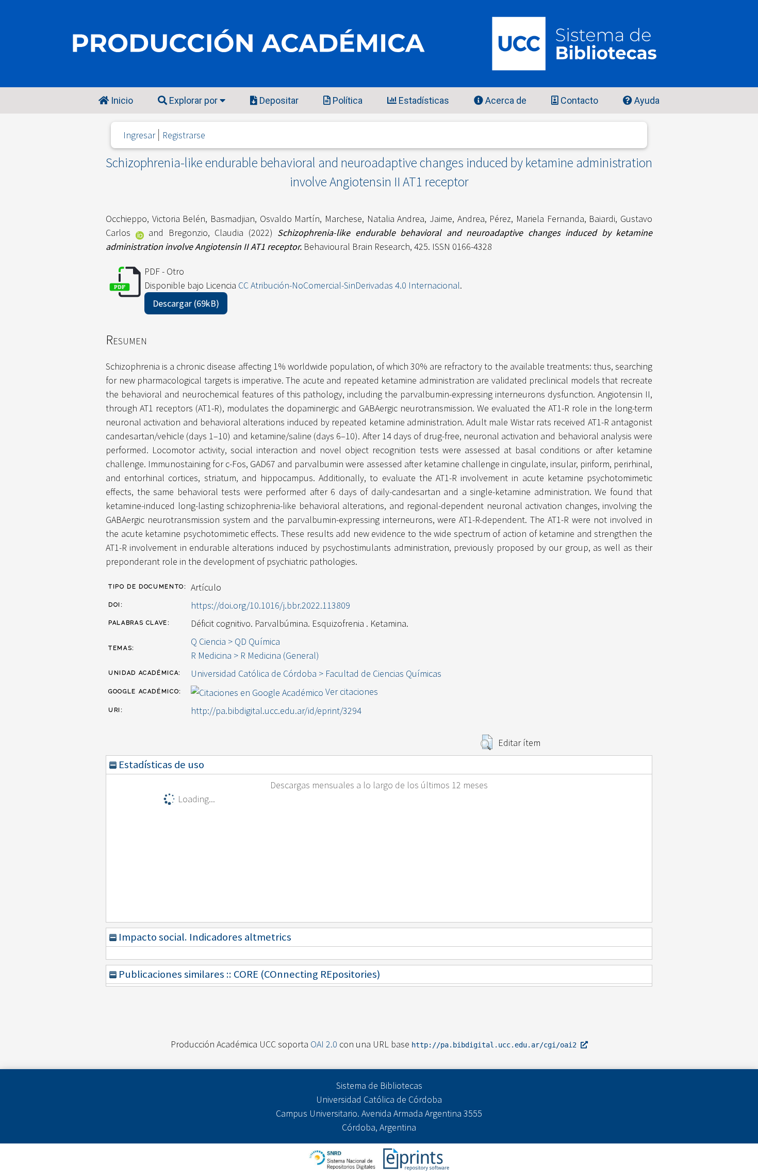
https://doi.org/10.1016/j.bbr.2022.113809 (270, 605)
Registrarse (183, 135)
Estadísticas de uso (160, 764)
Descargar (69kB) (186, 303)
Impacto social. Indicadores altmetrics (204, 937)
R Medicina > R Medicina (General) (255, 655)
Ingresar (139, 135)
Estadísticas (423, 100)
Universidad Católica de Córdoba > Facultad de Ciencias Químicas (316, 673)
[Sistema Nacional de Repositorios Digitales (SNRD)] (343, 1159)
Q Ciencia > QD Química (235, 641)
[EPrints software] (415, 1159)
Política (346, 100)
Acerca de (504, 100)
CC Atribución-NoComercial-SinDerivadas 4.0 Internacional (349, 285)
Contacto (578, 100)
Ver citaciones (351, 691)
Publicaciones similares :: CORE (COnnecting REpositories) (248, 974)
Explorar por (193, 100)
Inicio (121, 100)
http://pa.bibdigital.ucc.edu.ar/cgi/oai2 (496, 1045)
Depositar (278, 100)
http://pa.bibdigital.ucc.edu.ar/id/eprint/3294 (276, 711)
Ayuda (646, 100)
